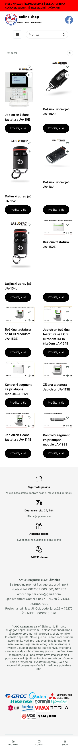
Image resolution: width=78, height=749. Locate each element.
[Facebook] (69, 20)
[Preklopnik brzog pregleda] (29, 75)
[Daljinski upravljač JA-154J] (20, 248)
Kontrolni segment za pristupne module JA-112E (18, 389)
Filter (14, 53)
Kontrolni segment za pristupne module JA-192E (56, 439)
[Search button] (64, 35)
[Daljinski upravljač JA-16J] (58, 156)
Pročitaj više (18, 128)
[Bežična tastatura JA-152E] (58, 227)
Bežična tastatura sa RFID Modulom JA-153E (18, 334)
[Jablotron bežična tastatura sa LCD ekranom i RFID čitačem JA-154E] (58, 314)
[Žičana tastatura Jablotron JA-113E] (58, 369)
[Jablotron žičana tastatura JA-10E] (20, 84)
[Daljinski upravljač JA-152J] (20, 163)
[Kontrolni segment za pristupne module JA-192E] (58, 420)
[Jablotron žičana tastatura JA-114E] (20, 420)
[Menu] (17, 35)
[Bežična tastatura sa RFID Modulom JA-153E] (20, 314)
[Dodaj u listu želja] (29, 66)
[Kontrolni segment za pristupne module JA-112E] (20, 369)
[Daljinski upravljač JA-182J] (58, 81)
